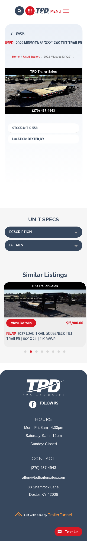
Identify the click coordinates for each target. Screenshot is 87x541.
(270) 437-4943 (43, 468)
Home (16, 56)
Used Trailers (31, 56)
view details (21, 323)
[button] (25, 351)
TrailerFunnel (60, 515)
